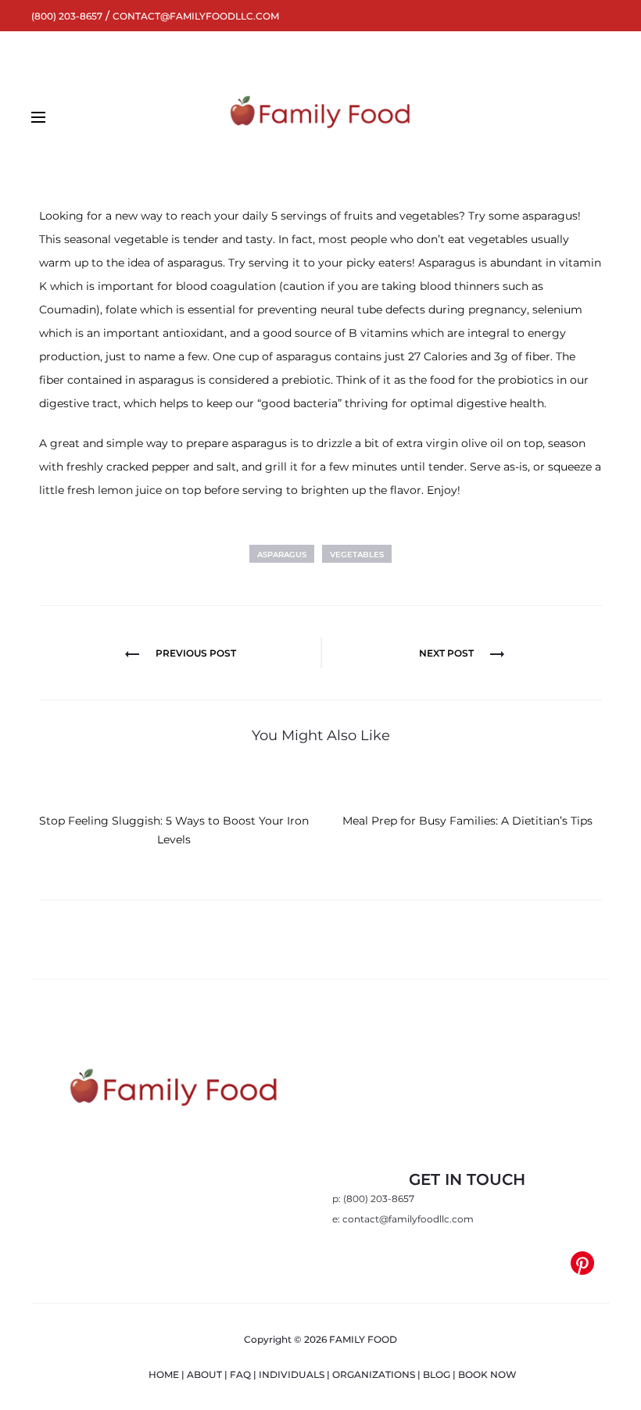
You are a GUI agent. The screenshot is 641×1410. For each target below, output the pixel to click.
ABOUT (204, 1374)
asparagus (281, 554)
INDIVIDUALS (291, 1374)
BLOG (436, 1374)
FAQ (240, 1374)
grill (276, 467)
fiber (51, 380)
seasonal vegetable (116, 239)
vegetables (357, 554)
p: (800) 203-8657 (373, 1198)
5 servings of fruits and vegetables (365, 216)
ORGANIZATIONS (373, 1374)
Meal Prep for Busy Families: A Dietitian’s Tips (467, 821)
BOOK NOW (487, 1374)
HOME (164, 1374)
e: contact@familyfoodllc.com (403, 1219)
